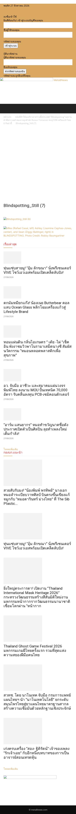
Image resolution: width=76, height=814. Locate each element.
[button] (6, 108)
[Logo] (0, 115)
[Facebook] (5, 9)
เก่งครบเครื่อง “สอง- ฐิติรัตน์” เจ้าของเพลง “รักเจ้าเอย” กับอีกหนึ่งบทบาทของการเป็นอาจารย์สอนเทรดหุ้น (36, 753)
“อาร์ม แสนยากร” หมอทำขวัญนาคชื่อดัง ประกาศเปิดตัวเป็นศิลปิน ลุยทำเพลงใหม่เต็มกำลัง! (36, 429)
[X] (10, 9)
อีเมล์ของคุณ (10, 67)
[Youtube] (12, 9)
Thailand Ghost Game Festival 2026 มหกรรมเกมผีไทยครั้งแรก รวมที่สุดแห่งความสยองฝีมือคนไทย (35, 650)
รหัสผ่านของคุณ (12, 41)
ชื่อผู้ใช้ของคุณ (11, 30)
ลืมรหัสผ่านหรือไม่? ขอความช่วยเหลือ (24, 50)
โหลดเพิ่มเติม (11, 768)
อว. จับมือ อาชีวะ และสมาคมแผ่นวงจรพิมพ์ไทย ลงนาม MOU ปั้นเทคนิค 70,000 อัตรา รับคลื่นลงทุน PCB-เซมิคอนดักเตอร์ (36, 390)
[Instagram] (7, 9)
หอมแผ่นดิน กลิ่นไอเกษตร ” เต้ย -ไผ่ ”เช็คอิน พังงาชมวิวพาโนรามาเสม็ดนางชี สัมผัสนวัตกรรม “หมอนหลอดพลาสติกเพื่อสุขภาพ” (38, 348)
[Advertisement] (38, 165)
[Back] (4, 13)
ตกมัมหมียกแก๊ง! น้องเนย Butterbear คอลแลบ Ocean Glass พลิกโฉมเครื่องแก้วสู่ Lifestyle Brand (36, 307)
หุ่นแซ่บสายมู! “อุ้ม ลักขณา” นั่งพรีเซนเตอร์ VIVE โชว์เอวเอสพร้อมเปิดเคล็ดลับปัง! (37, 270)
